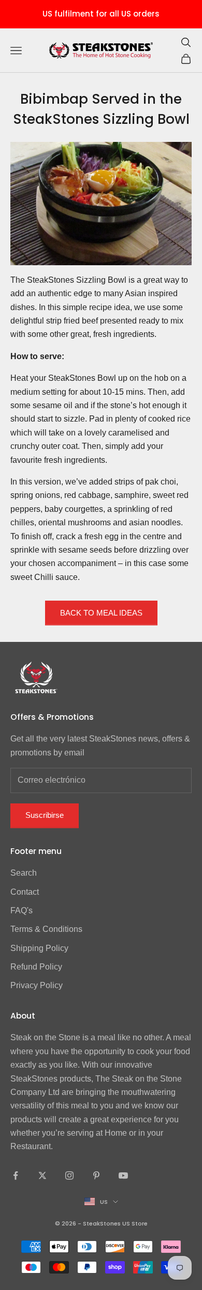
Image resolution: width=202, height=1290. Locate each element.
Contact (24, 892)
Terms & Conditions (46, 929)
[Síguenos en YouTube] (123, 1175)
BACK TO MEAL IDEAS (101, 612)
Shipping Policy (39, 948)
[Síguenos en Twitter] (42, 1175)
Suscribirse (44, 815)
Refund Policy (36, 966)
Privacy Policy (36, 985)
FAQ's (21, 910)
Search (23, 872)
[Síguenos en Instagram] (69, 1175)
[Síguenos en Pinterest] (96, 1175)
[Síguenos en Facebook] (15, 1175)
